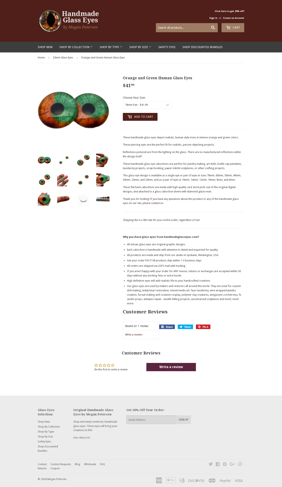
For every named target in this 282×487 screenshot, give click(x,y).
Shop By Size (139, 47)
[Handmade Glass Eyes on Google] (232, 464)
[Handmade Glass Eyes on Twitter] (211, 464)
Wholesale (90, 464)
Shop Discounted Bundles (202, 47)
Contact (42, 464)
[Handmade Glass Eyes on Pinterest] (225, 464)
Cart (236, 27)
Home (41, 57)
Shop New (45, 47)
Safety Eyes (166, 47)
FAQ (102, 464)
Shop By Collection (74, 47)
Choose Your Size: (134, 97)
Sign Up (183, 419)
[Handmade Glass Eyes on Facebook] (218, 464)
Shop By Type (110, 47)
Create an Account (233, 18)
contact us (157, 203)
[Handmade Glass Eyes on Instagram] (240, 464)
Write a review (133, 334)
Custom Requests (61, 464)
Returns (42, 468)
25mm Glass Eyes (63, 57)
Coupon (55, 468)
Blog (77, 464)
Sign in (213, 18)
